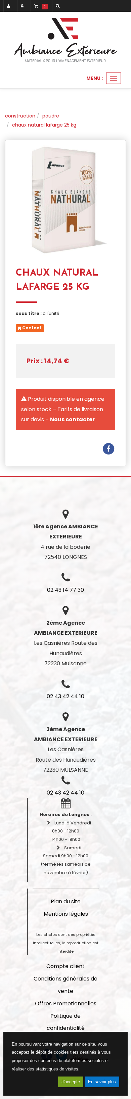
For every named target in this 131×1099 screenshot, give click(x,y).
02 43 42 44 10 (65, 696)
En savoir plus (102, 1081)
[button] (59, 6)
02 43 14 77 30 (65, 590)
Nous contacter (72, 419)
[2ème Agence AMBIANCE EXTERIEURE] (65, 40)
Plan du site (66, 901)
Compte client (65, 966)
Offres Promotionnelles (65, 1003)
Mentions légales (66, 914)
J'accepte (70, 1081)
